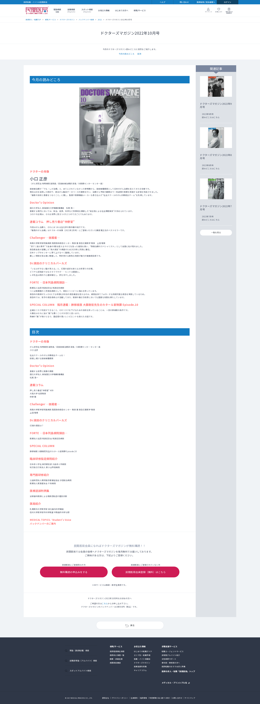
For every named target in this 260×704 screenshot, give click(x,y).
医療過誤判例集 (140, 666)
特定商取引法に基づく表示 (159, 698)
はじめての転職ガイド (143, 651)
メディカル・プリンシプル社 (174, 682)
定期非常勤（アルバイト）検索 (83, 660)
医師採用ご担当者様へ (206, 2)
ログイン (227, 2)
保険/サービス (140, 10)
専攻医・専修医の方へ (171, 662)
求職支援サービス (169, 646)
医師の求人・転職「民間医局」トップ (178, 671)
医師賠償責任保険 (117, 651)
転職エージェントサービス (173, 651)
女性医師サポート (169, 659)
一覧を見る (216, 232)
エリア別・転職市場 (142, 655)
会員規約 (134, 698)
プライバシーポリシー (119, 698)
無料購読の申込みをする (74, 572)
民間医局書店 (115, 662)
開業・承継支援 (116, 659)
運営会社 (105, 698)
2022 (100, 19)
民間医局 (37, 10)
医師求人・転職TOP (33, 19)
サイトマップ (190, 698)
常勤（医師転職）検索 (79, 650)
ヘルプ (162, 2)
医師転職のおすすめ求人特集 (174, 666)
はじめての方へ (121, 10)
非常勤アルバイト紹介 (171, 655)
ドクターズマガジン (67, 19)
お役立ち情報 (104, 10)
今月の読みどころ (126, 53)
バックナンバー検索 (86, 19)
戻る (132, 625)
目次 (139, 53)
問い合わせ (184, 2)
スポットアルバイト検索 (80, 670)
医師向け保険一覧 (117, 655)
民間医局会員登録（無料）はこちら (146, 572)
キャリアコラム (140, 670)
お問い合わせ (177, 698)
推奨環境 (143, 698)
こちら (105, 603)
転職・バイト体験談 (142, 659)
